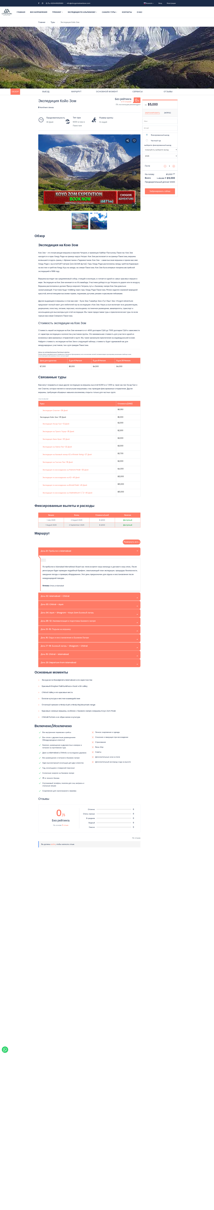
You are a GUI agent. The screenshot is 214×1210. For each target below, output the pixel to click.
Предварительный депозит (157, 182)
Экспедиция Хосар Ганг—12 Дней (55, 424)
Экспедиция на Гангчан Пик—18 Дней (57, 462)
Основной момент (107, 91)
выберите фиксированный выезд (157, 145)
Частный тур (156, 140)
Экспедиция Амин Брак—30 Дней (56, 439)
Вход (160, 3)
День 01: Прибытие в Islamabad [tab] (56, 551)
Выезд (45, 91)
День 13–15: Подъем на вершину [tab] (56, 629)
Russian (149, 3)
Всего (148, 178)
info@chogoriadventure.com (78, 3)
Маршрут (76, 91)
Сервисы (138, 91)
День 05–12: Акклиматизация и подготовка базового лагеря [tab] (68, 621)
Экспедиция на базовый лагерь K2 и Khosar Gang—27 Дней (67, 454)
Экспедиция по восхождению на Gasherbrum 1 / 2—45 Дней (67, 493)
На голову (149, 174)
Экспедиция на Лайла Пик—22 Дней (57, 447)
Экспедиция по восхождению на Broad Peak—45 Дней (64, 485)
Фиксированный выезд (160, 135)
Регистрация (171, 3)
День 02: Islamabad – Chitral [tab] (55, 596)
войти (53, 844)
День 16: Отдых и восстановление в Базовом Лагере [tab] (65, 637)
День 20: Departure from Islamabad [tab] (58, 662)
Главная (21, 12)
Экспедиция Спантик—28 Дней (55, 410)
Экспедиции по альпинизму (82, 12)
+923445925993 (55, 3)
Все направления (38, 12)
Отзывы (168, 91)
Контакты (127, 12)
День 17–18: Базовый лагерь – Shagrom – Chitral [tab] (64, 646)
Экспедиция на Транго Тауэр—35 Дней (58, 431)
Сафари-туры (109, 12)
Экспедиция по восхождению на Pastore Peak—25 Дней (65, 470)
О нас (139, 12)
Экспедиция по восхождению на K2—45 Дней (61, 477)
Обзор (15, 91)
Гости (147, 165)
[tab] (15, 92)
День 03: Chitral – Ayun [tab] (52, 604)
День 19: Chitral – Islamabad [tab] (55, 654)
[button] (134, 204)
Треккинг (57, 12)
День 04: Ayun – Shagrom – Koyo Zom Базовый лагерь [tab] (67, 612)
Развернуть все (131, 542)
